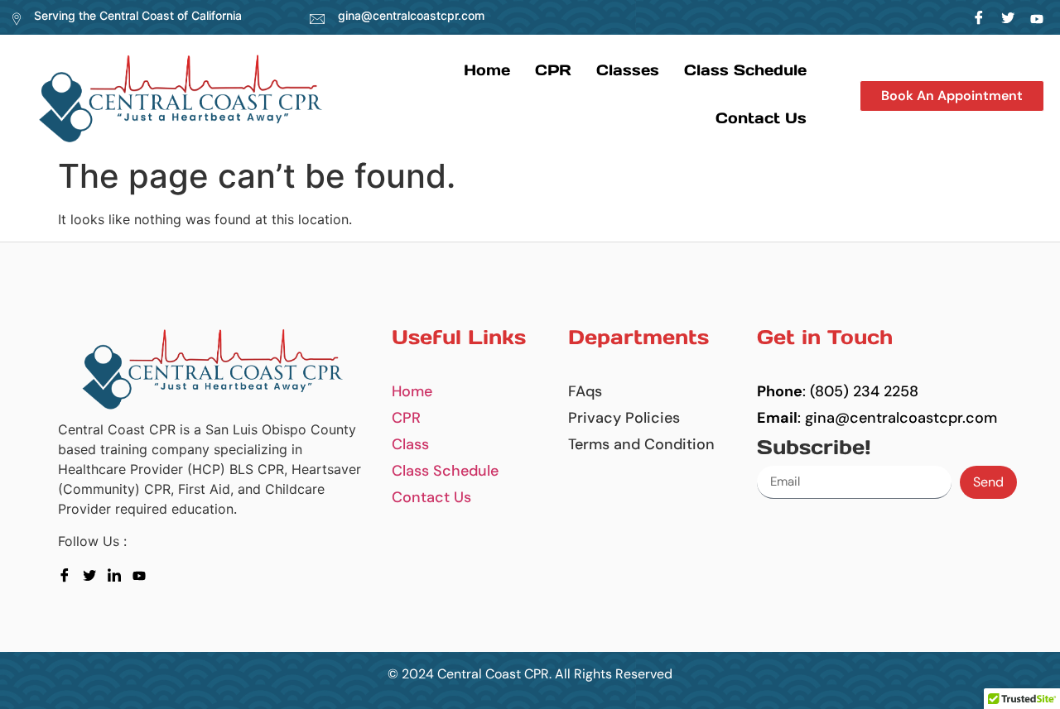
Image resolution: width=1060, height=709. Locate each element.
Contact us (761, 117)
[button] (952, 96)
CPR (553, 69)
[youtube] (142, 574)
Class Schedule (745, 69)
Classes (627, 69)
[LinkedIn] (1037, 17)
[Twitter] (1008, 17)
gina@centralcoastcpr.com (411, 15)
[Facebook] (979, 17)
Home (487, 69)
